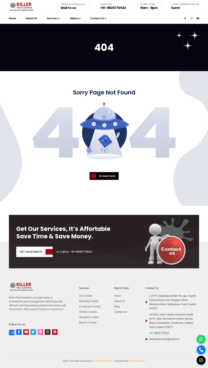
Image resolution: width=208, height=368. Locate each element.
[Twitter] (33, 332)
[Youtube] (26, 332)
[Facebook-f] (19, 332)
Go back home (107, 176)
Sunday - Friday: (148, 4)
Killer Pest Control (103, 361)
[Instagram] (47, 332)
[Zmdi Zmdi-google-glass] (11, 332)
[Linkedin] (40, 332)
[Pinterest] (55, 332)
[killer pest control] (22, 6)
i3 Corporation (137, 361)
